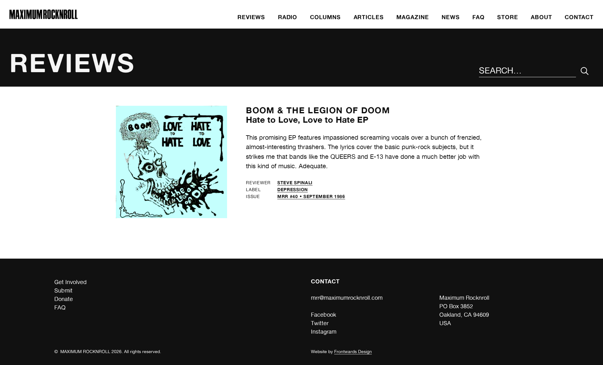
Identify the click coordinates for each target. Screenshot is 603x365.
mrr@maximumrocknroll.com (347, 297)
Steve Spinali (294, 182)
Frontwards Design (353, 351)
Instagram (323, 331)
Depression (292, 189)
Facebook (323, 314)
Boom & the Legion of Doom (318, 110)
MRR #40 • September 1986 (311, 196)
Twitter (320, 323)
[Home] (43, 17)
